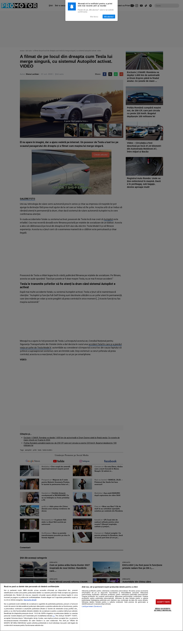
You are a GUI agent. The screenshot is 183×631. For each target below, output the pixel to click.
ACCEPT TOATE (163, 602)
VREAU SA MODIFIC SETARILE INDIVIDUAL (162, 609)
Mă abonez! (109, 16)
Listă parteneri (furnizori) (92, 606)
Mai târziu (94, 16)
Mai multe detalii (30, 600)
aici (54, 616)
